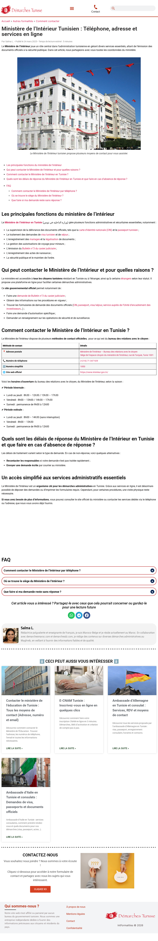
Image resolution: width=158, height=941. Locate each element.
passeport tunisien (128, 230)
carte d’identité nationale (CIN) (95, 230)
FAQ (8, 185)
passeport (83, 305)
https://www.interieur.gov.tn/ (94, 372)
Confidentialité (74, 928)
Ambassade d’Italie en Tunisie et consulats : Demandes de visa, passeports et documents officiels (24, 802)
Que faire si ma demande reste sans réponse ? (36, 200)
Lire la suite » (14, 748)
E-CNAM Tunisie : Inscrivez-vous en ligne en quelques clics (78, 705)
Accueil (6, 21)
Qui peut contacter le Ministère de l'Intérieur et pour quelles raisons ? (43, 169)
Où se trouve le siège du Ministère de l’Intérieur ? (37, 195)
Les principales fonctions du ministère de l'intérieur (34, 165)
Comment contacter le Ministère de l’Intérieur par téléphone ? (44, 191)
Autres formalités (23, 21)
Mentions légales (75, 913)
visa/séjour (96, 305)
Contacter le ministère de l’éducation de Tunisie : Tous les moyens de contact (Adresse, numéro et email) (25, 710)
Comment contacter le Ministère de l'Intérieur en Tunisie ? (37, 174)
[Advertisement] (79, 529)
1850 (82, 366)
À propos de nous (75, 906)
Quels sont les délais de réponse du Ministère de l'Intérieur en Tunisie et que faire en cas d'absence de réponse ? (66, 179)
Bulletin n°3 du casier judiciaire (39, 248)
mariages (35, 239)
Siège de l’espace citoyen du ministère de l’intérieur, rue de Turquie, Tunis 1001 (117, 355)
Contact (70, 921)
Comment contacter (47, 21)
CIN (75, 305)
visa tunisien (48, 234)
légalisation (52, 239)
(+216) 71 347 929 (89, 361)
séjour (64, 234)
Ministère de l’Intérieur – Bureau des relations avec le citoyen (108, 351)
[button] (72, 8)
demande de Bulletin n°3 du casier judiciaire (41, 295)
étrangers (126, 278)
